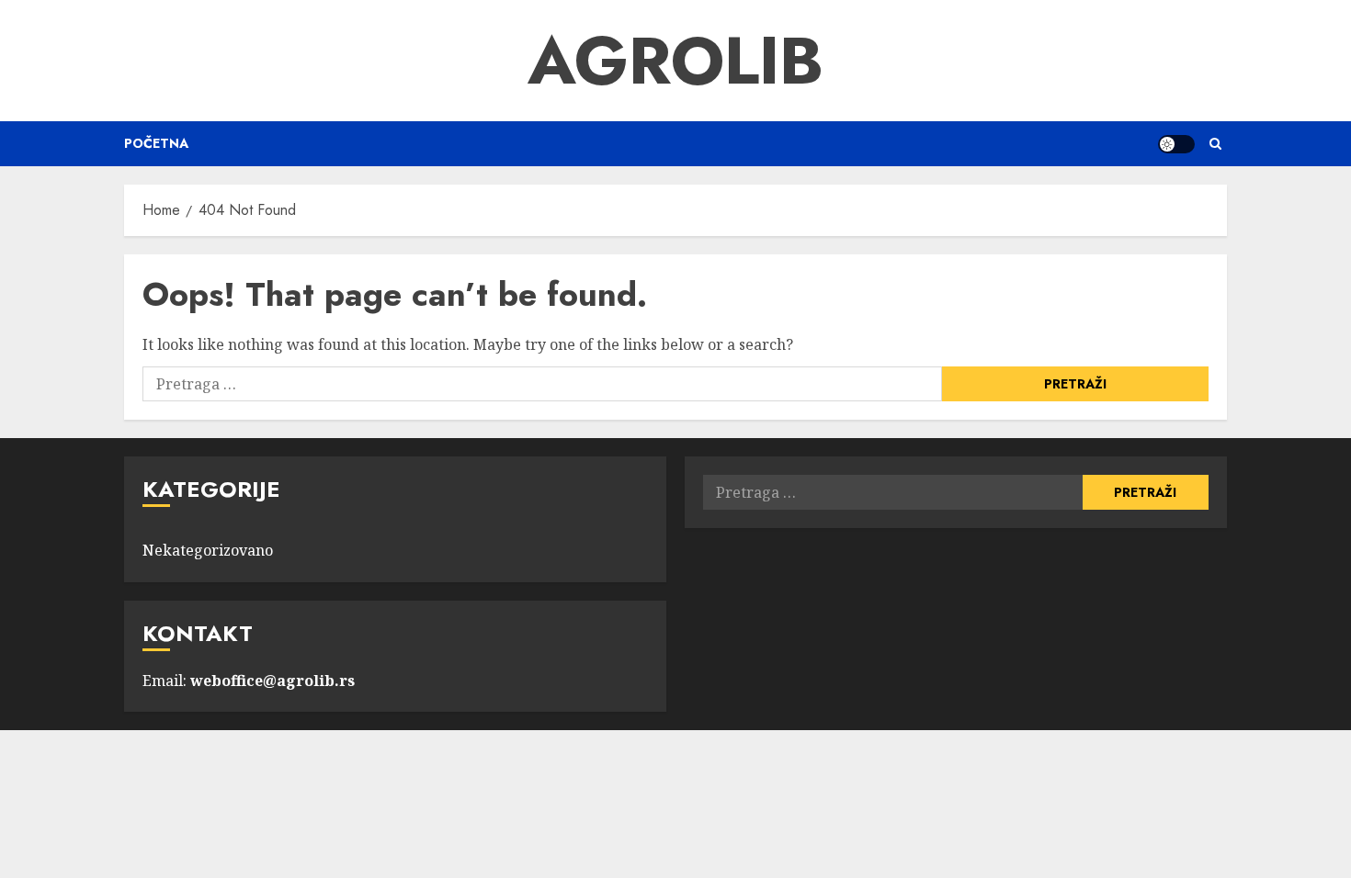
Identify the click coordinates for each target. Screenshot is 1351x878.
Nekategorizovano (207, 550)
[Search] (1215, 144)
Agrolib (675, 60)
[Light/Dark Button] (1176, 144)
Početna (156, 143)
